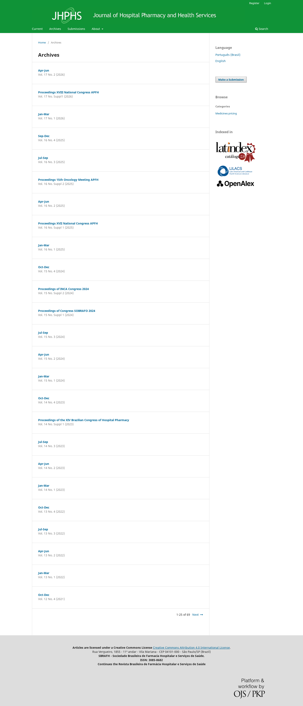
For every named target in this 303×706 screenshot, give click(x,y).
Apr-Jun (43, 70)
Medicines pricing (226, 113)
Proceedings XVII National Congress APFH (68, 223)
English (220, 61)
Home (42, 42)
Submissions (76, 29)
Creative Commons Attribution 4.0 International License (191, 648)
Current (37, 29)
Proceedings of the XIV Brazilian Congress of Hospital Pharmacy (83, 420)
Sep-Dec (43, 136)
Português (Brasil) (227, 55)
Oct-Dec (43, 267)
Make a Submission (231, 79)
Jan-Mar (43, 114)
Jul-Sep (43, 158)
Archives (55, 29)
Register (254, 3)
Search (263, 29)
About (96, 29)
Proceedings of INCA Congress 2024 (63, 289)
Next (195, 615)
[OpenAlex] (235, 187)
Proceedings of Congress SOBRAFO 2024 (66, 311)
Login (267, 3)
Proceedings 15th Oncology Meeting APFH (68, 180)
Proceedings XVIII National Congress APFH (68, 92)
